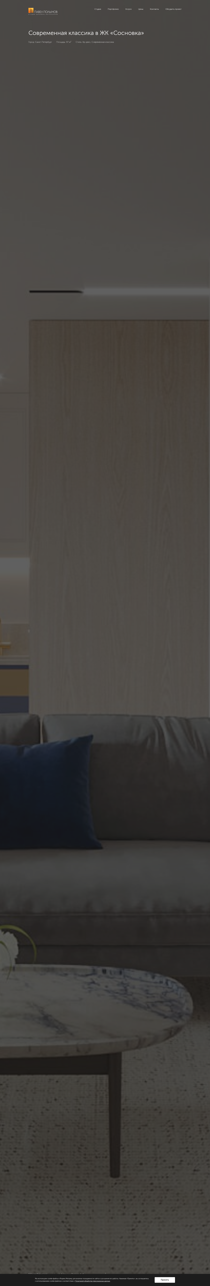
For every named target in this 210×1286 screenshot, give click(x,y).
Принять (165, 1280)
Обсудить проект (173, 9)
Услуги (128, 9)
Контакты (154, 9)
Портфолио (113, 9)
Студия (97, 9)
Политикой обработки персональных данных (92, 1281)
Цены (140, 9)
